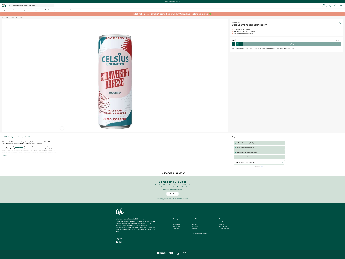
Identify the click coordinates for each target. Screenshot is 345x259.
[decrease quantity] (233, 44)
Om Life (221, 222)
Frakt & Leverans (196, 231)
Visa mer (4, 155)
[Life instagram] (120, 244)
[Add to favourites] (340, 23)
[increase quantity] (241, 44)
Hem (3, 17)
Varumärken (176, 226)
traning (7, 17)
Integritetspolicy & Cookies (199, 233)
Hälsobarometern (224, 228)
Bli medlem (172, 194)
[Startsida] (4, 5)
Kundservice (195, 222)
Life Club (221, 224)
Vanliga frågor (195, 226)
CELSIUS (234, 22)
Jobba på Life (223, 226)
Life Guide (176, 228)
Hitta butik (194, 224)
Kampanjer (176, 222)
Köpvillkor (194, 228)
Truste (262, 166)
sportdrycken (19, 147)
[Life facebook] (117, 244)
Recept (175, 231)
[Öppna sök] (31, 5)
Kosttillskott (176, 224)
